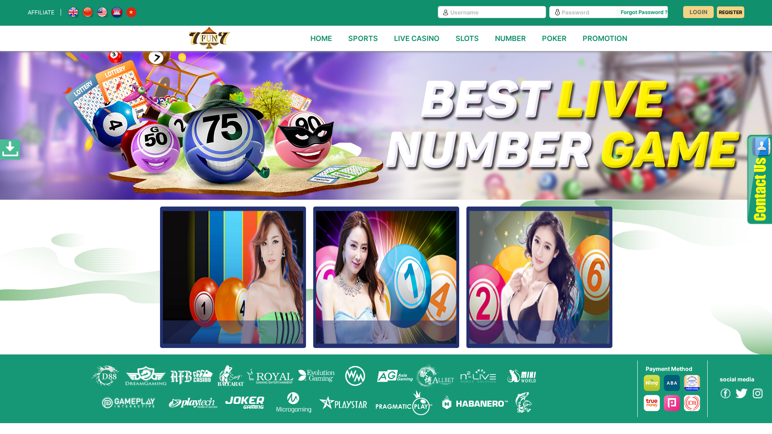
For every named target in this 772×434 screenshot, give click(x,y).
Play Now (233, 297)
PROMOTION (605, 38)
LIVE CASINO (416, 38)
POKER (554, 38)
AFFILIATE (41, 12)
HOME (321, 38)
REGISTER (730, 12)
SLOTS (467, 38)
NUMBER (510, 38)
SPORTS (363, 38)
